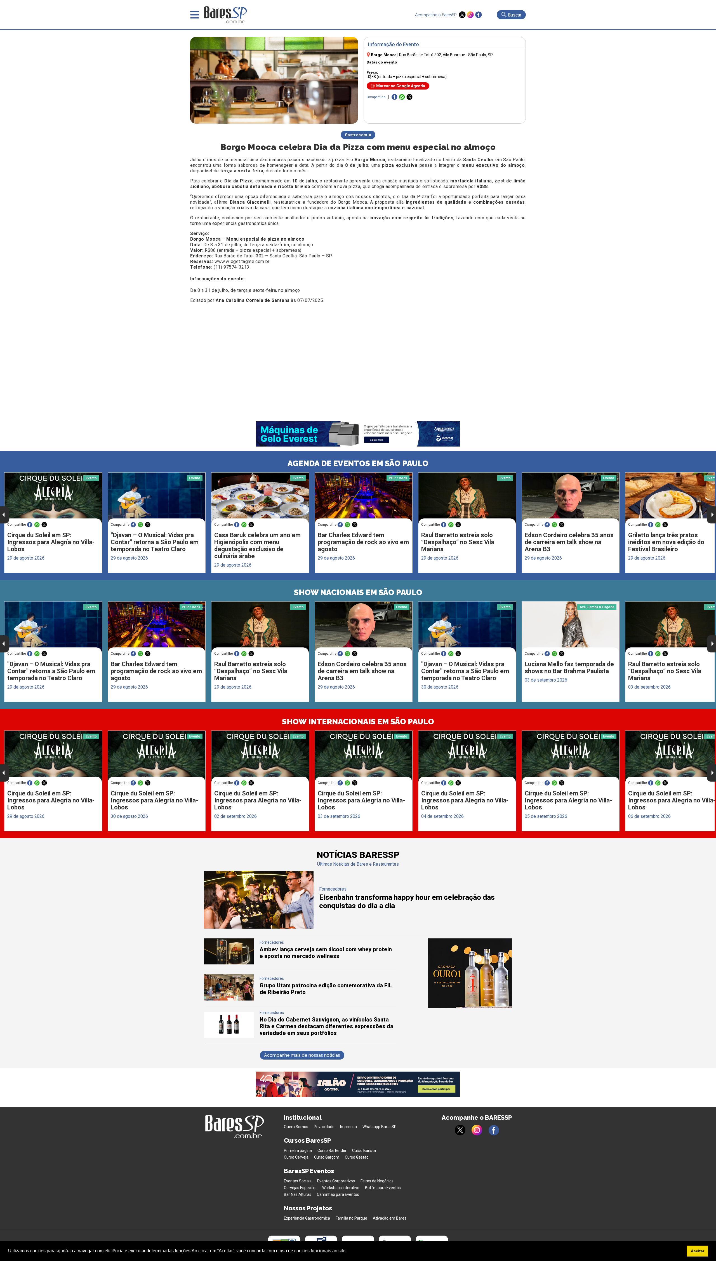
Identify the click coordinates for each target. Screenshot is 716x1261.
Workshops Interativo (340, 1187)
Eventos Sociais (298, 1181)
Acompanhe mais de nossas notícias (302, 1055)
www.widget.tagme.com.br (242, 261)
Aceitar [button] (697, 1251)
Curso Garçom (326, 1157)
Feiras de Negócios (377, 1181)
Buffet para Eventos (383, 1187)
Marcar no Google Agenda (400, 86)
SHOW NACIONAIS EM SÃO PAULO (358, 592)
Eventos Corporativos (336, 1181)
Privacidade (324, 1126)
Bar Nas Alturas (297, 1194)
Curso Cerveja (296, 1157)
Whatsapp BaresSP (379, 1126)
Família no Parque (351, 1218)
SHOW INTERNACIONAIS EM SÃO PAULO (358, 721)
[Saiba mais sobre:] (156, 498)
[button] (348, 1251)
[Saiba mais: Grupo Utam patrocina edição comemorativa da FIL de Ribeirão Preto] (229, 999)
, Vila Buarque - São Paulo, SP (446, 55)
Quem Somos (296, 1126)
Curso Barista (364, 1150)
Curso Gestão (357, 1157)
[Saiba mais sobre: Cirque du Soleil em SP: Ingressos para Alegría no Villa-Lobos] (53, 498)
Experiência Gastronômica (307, 1218)
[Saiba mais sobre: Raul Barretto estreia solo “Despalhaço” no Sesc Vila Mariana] (467, 498)
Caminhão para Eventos (338, 1194)
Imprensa (348, 1126)
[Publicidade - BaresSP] (470, 973)
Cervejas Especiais (300, 1187)
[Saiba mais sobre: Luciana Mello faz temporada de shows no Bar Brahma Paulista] (570, 627)
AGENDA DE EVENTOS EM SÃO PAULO (358, 463)
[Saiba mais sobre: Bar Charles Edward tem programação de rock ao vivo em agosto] (363, 498)
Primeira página (298, 1150)
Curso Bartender (332, 1150)
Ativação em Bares (389, 1218)
